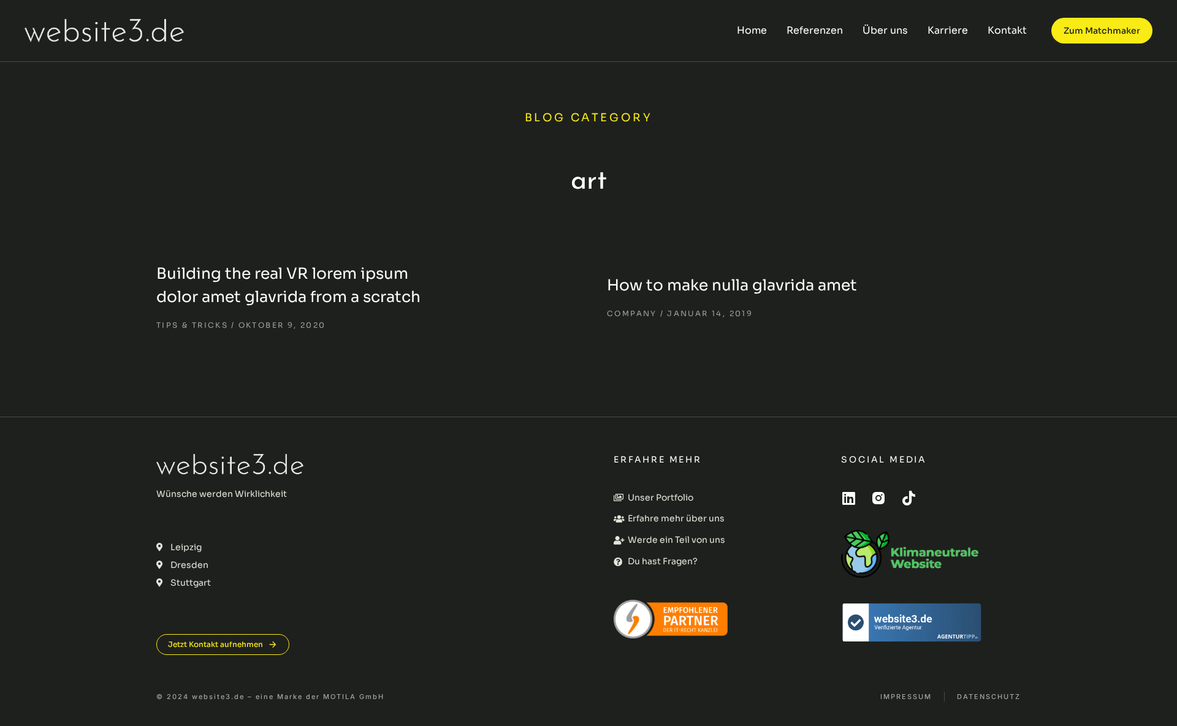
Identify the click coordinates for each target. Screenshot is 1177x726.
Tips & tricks (192, 325)
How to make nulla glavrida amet (732, 285)
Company (632, 313)
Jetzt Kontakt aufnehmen (215, 644)
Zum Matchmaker (1102, 30)
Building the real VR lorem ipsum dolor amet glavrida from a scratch (288, 285)
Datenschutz (989, 697)
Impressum (906, 697)
